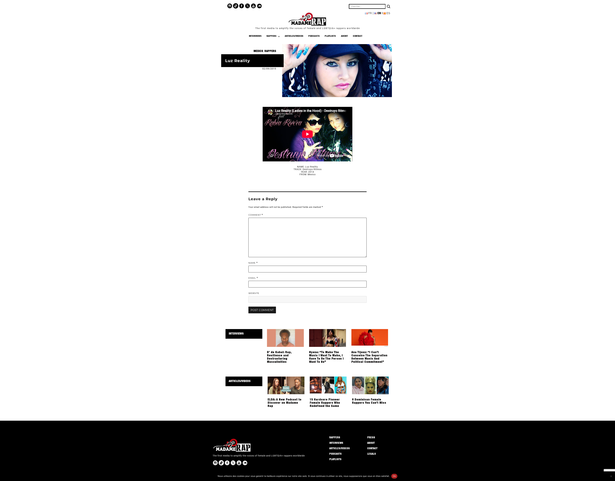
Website (253, 293)
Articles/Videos (294, 36)
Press (371, 438)
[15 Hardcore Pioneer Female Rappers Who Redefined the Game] (328, 385)
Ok (394, 476)
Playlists (330, 36)
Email (253, 278)
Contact (357, 36)
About (344, 36)
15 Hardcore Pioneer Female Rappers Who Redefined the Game (325, 403)
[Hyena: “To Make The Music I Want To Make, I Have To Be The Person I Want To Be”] (327, 337)
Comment (255, 215)
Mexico (258, 51)
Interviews (255, 36)
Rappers (271, 36)
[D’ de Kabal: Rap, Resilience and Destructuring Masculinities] (285, 337)
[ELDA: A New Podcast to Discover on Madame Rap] (286, 385)
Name (253, 263)
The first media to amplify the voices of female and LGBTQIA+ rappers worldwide (307, 28)
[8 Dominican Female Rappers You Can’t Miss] (370, 385)
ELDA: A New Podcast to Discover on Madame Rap (284, 403)
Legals (371, 454)
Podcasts (314, 36)
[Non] (611, 476)
